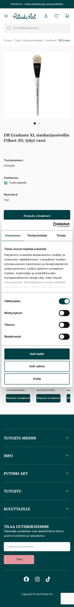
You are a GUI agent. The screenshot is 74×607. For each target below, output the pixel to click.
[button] (37, 438)
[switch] (64, 313)
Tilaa (19, 559)
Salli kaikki (37, 353)
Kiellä (37, 378)
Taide (17, 41)
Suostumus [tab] (12, 235)
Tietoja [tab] (61, 235)
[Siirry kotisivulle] (24, 16)
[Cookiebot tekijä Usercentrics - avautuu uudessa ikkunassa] (53, 224)
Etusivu (8, 41)
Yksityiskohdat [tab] (37, 235)
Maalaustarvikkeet (33, 41)
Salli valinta (37, 366)
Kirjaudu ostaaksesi (37, 216)
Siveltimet (50, 41)
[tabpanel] (37, 86)
